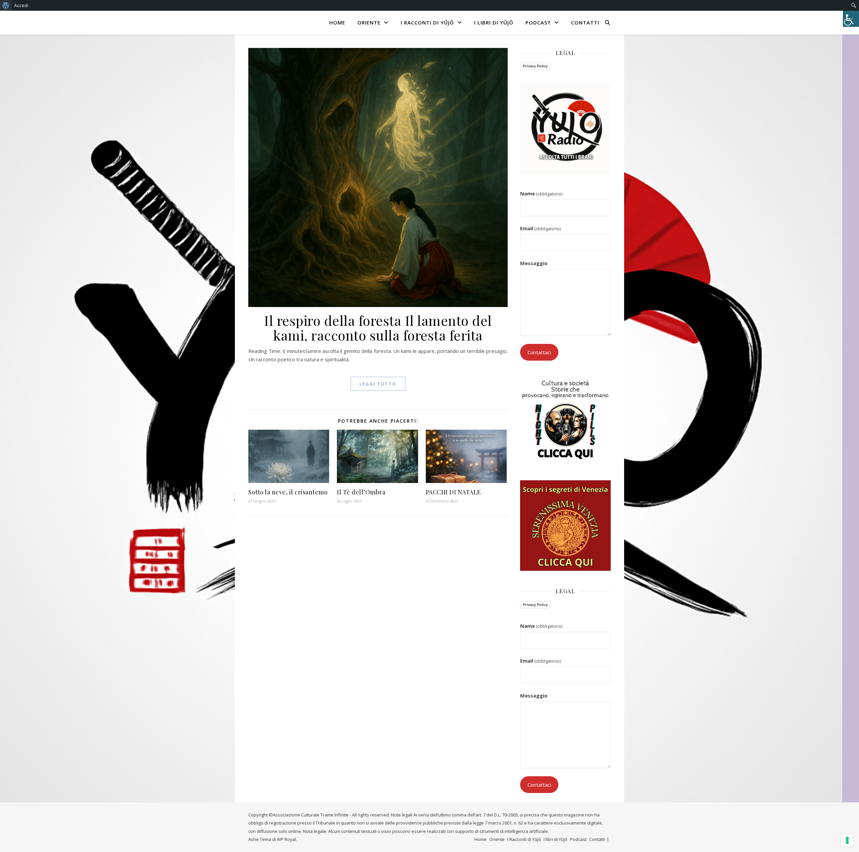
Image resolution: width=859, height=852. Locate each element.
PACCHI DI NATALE (453, 492)
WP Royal (286, 839)
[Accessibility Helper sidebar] (851, 19)
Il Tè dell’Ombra (361, 492)
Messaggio (534, 263)
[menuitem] (6, 5)
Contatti (585, 22)
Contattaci (539, 352)
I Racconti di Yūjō (427, 22)
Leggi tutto (378, 384)
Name (541, 193)
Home (337, 22)
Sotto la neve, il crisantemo (287, 492)
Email (540, 228)
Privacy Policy (535, 66)
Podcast (538, 22)
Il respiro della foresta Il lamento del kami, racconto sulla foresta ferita (378, 327)
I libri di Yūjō (493, 22)
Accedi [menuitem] (21, 5)
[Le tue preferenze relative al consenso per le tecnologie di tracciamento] (847, 840)
